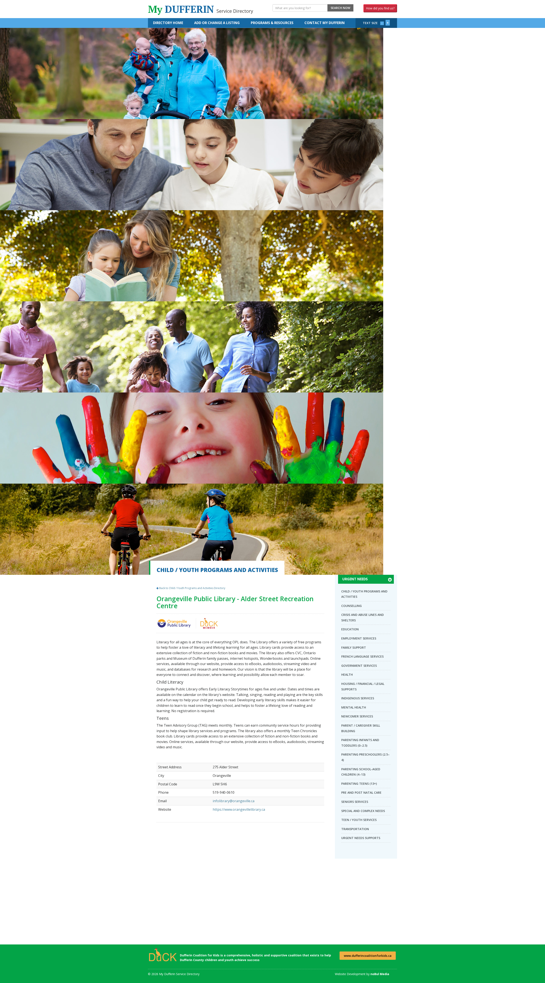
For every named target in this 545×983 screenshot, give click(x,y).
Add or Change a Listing (217, 22)
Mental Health (353, 707)
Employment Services (358, 638)
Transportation (355, 829)
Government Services (359, 666)
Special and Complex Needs (363, 811)
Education (350, 629)
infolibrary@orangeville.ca (233, 801)
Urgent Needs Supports (360, 838)
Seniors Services (354, 802)
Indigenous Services (357, 698)
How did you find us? (380, 8)
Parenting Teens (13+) (359, 784)
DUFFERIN (200, 9)
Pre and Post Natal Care (361, 792)
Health (347, 675)
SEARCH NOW (340, 8)
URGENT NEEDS (355, 579)
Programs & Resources (272, 22)
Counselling (351, 606)
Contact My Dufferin (324, 22)
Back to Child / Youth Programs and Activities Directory (192, 588)
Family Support (353, 647)
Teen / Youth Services (359, 820)
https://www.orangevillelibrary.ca (239, 809)
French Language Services (362, 656)
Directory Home (168, 22)
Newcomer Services (357, 716)
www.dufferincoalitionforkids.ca (368, 956)
